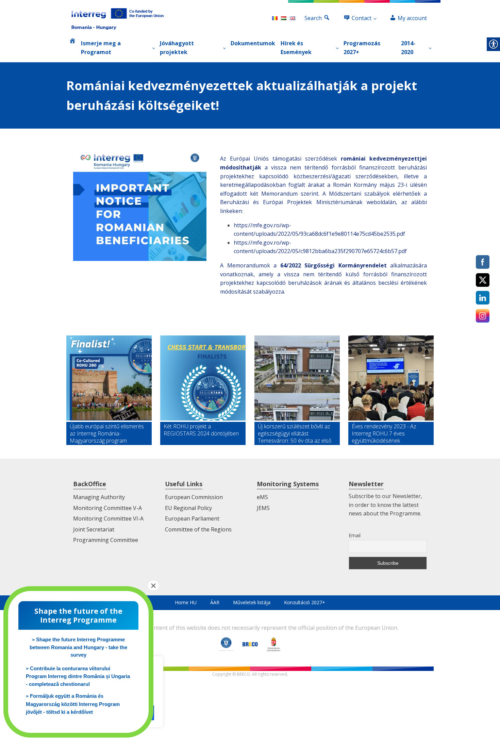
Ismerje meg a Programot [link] (101, 47)
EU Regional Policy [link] (188, 508)
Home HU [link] (186, 602)
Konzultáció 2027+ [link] (304, 602)
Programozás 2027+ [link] (362, 47)
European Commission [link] (194, 497)
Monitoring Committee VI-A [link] (108, 518)
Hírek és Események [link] (296, 47)
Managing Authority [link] (99, 497)
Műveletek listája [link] (251, 602)
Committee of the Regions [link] (198, 529)
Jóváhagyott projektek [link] (177, 47)
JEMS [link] (263, 508)
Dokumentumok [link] (253, 43)
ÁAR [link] (214, 602)
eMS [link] (262, 497)
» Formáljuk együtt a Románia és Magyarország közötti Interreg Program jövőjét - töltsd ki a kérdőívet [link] (73, 704)
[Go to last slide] (71, 390)
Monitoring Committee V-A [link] (107, 508)
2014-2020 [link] (408, 47)
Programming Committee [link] (105, 540)
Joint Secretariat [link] (93, 529)
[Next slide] (428, 390)
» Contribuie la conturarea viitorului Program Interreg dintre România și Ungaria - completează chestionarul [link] (78, 676)
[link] (117, 18)
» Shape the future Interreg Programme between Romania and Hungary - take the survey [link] (78, 647)
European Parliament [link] (192, 518)
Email (355, 535)
